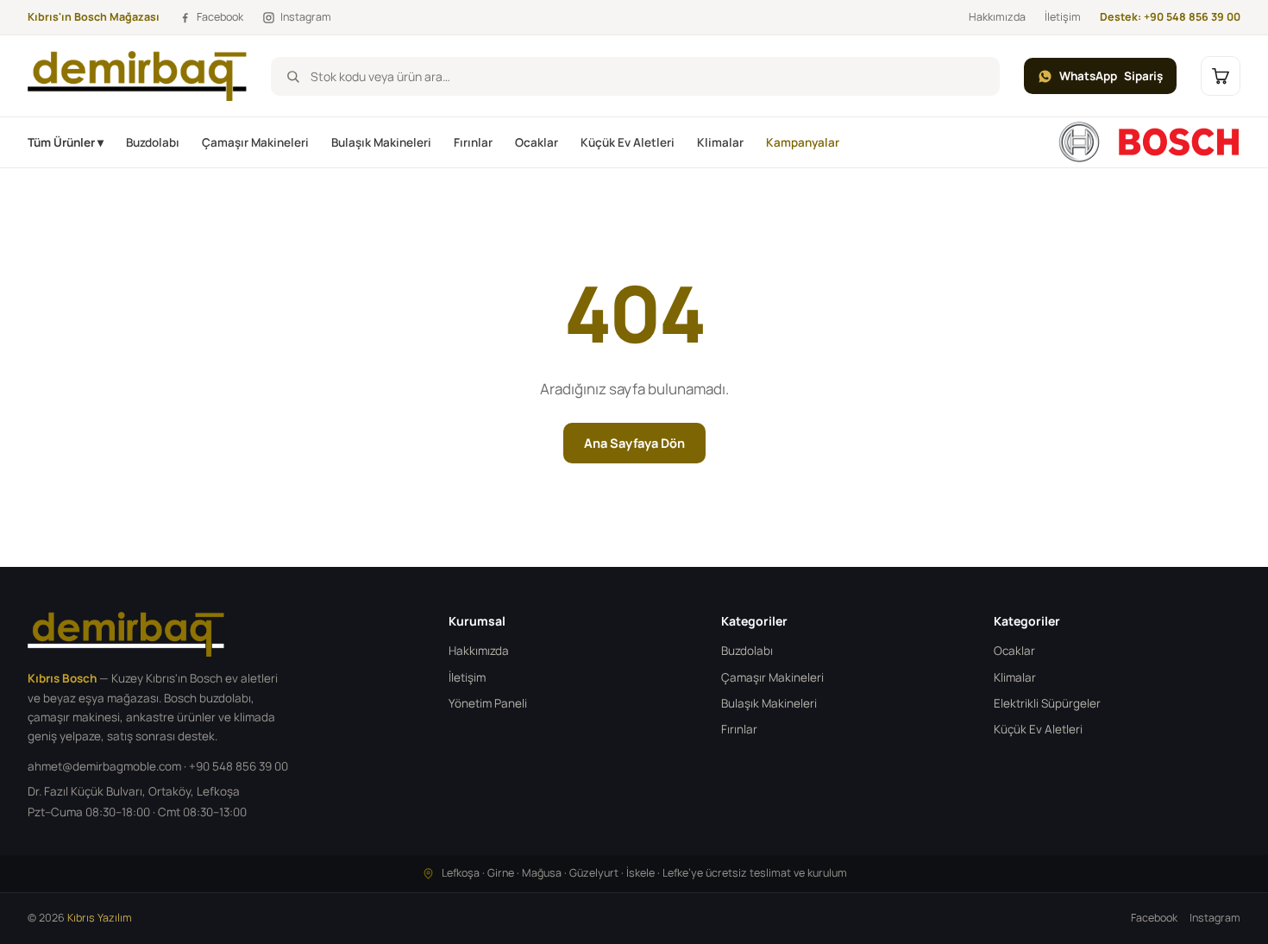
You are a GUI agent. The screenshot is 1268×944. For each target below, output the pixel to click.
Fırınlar (473, 142)
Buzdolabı (152, 142)
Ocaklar (536, 142)
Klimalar (720, 142)
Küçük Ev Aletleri (628, 142)
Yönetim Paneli (488, 703)
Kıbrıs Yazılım (99, 917)
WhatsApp (1111, 76)
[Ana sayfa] (1149, 142)
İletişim (1063, 16)
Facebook (1154, 917)
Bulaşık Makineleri (381, 142)
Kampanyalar (802, 142)
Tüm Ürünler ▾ (66, 142)
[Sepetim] (1220, 76)
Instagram (1215, 917)
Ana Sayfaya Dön (634, 443)
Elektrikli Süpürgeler (1047, 703)
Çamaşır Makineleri (255, 142)
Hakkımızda (997, 16)
